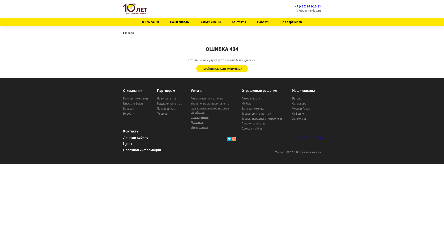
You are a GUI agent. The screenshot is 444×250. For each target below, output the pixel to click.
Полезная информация (142, 150)
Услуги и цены (211, 22)
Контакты (239, 22)
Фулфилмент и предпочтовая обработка (210, 110)
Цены (127, 144)
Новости (263, 22)
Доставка (197, 122)
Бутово (296, 98)
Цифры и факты (133, 103)
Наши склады (180, 22)
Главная (128, 33)
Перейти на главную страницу (222, 68)
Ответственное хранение (207, 98)
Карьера (128, 108)
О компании (150, 22)
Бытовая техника (253, 108)
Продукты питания (254, 123)
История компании (135, 98)
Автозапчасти (251, 98)
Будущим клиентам (169, 103)
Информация (199, 127)
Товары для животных (256, 113)
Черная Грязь (301, 108)
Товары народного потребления (262, 118)
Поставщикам (166, 108)
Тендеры (162, 113)
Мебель (246, 103)
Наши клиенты (166, 98)
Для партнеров (291, 22)
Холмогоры (299, 118)
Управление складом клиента (210, 103)
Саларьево (299, 103)
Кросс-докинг (199, 117)
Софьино (298, 113)
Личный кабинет (136, 137)
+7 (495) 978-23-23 (308, 6)
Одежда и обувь (252, 128)
